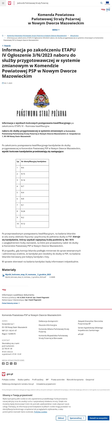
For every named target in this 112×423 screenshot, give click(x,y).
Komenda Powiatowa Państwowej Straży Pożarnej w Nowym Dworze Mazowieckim (56, 18)
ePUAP (81, 334)
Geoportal (90, 379)
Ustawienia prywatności (46, 384)
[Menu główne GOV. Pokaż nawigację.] (3, 3)
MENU (55, 30)
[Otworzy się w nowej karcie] (3, 363)
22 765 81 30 (7, 348)
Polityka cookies (8, 379)
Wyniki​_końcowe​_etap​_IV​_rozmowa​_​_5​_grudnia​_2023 (30, 275)
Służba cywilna (24, 379)
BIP (47, 379)
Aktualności (74, 36)
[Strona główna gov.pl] (10, 3)
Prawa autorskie (58, 379)
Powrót (7, 45)
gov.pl (10, 374)
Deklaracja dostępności (48, 321)
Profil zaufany (37, 379)
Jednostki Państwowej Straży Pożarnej (32, 3)
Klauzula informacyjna (48, 325)
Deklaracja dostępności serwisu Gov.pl (18, 384)
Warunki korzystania (75, 379)
